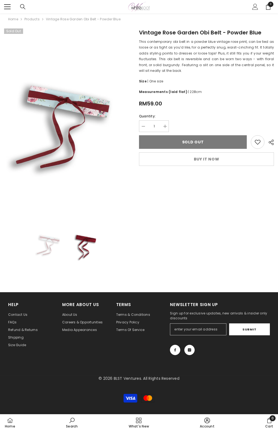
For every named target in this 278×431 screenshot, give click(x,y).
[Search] (23, 7)
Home (13, 19)
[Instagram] (189, 350)
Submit (249, 329)
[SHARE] (269, 142)
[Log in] (255, 7)
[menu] (7, 7)
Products (32, 19)
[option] (67, 122)
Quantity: (147, 116)
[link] (257, 142)
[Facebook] (175, 350)
